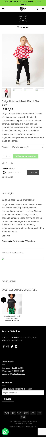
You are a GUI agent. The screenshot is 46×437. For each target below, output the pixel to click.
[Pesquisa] (37, 9)
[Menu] (3, 9)
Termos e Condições (29, 422)
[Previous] (5, 60)
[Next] (40, 60)
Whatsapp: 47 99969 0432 (13, 371)
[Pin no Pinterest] (12, 163)
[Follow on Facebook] (3, 346)
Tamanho (5, 147)
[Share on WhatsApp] (3, 163)
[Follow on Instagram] (7, 346)
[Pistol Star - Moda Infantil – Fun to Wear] (23, 9)
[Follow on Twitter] (12, 346)
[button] (5, 431)
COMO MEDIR (9, 281)
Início (20, 16)
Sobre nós (17, 422)
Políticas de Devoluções (23, 423)
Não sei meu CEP (7, 177)
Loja (26, 16)
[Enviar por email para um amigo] (9, 163)
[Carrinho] (43, 9)
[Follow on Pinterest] (16, 346)
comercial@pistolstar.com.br (13, 374)
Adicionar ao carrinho (25, 156)
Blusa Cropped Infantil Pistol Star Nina (12, 317)
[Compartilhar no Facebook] (6, 163)
